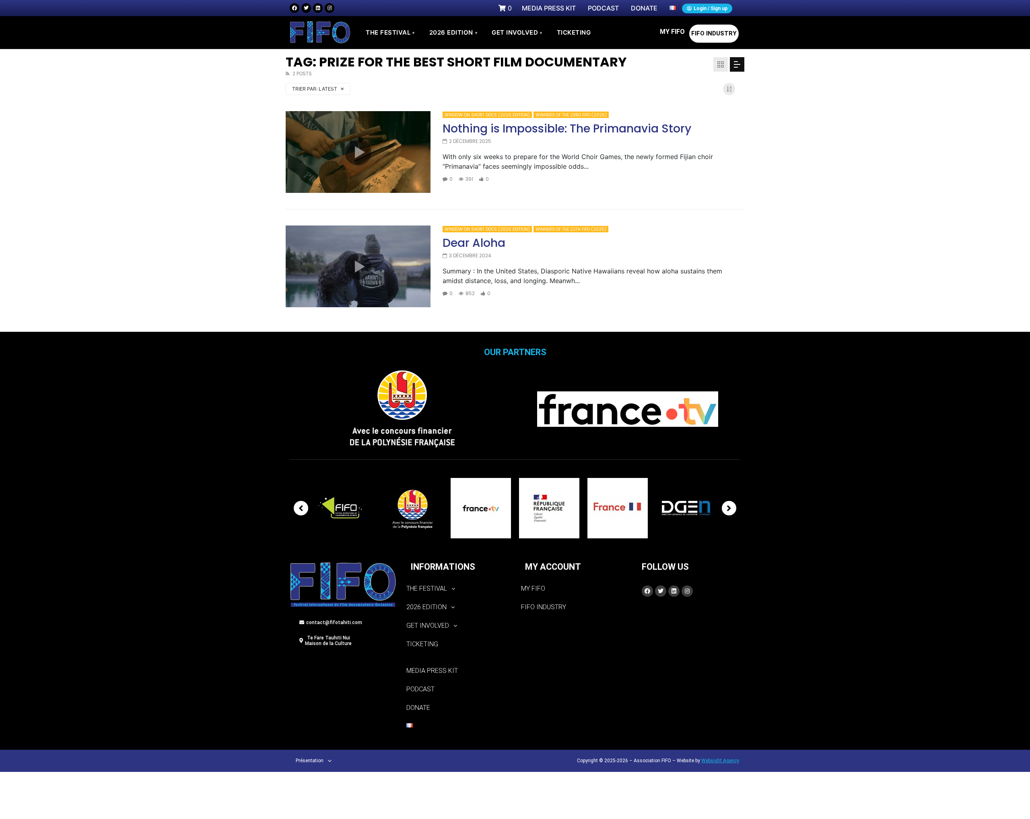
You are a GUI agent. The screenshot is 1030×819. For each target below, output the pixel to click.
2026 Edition (453, 32)
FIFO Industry (714, 33)
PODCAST (420, 689)
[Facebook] (294, 8)
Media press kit (432, 670)
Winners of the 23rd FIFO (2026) (571, 115)
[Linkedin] (318, 8)
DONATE (418, 707)
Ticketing (422, 644)
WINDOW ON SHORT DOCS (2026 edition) (487, 115)
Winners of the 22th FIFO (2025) (571, 229)
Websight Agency (720, 760)
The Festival (390, 32)
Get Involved (517, 32)
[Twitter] (306, 8)
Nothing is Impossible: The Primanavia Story (567, 128)
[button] (457, 588)
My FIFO (672, 31)
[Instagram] (329, 8)
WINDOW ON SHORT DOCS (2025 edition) (487, 229)
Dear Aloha (474, 243)
